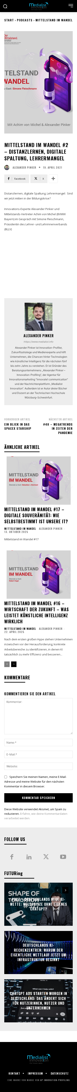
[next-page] (13, 664)
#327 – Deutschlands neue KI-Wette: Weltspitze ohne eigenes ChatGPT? (38, 904)
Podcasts (25, 20)
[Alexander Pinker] (8, 167)
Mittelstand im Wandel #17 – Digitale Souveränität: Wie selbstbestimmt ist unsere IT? (36, 515)
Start (9, 20)
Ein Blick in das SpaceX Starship (17, 426)
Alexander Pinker (24, 167)
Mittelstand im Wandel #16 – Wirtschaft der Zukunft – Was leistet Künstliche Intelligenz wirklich (36, 612)
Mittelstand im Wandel (54, 20)
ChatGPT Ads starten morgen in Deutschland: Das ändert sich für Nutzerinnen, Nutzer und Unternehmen (38, 1001)
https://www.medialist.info (38, 341)
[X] (45, 857)
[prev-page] (7, 664)
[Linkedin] (28, 857)
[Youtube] (63, 857)
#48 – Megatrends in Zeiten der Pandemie (58, 428)
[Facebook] (11, 857)
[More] (53, 178)
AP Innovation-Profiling (55, 1080)
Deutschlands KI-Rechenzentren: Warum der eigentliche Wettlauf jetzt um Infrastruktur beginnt (38, 952)
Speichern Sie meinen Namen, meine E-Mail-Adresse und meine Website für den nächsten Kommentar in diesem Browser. (35, 781)
